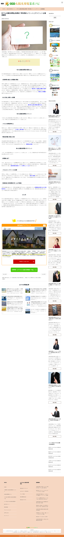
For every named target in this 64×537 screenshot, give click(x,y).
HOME (5, 487)
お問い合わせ (6, 512)
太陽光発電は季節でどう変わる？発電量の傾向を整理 (42, 520)
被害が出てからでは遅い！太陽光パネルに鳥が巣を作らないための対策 (15, 290)
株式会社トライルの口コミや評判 (41, 516)
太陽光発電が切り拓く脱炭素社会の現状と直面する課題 (42, 502)
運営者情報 (6, 507)
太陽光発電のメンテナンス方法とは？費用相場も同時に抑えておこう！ (54, 352)
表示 (27, 61)
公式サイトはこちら (24, 261)
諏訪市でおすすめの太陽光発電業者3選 (54, 452)
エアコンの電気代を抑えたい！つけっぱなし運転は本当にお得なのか (42, 499)
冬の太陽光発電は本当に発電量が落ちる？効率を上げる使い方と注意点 (38, 290)
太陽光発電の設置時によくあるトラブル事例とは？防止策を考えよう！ (54, 386)
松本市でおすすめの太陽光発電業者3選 (54, 470)
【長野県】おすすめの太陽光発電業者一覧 (32, 535)
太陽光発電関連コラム (8, 494)
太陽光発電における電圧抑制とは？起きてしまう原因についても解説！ (54, 217)
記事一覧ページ (6, 504)
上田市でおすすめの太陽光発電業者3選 (54, 461)
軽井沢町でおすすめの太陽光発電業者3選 (54, 457)
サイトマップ (6, 515)
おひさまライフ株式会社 (24, 491)
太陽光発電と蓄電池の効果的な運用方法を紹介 (42, 510)
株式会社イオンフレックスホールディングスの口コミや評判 (42, 491)
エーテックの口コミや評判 (37, 309)
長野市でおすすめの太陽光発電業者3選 (54, 448)
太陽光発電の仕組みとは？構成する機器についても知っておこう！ (54, 285)
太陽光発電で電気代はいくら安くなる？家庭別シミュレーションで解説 (42, 495)
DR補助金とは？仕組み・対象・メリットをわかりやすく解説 (42, 513)
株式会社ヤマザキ (23, 499)
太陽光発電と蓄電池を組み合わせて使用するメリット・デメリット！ (54, 183)
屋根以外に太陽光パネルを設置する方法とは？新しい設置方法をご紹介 (42, 506)
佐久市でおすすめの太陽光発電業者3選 (54, 466)
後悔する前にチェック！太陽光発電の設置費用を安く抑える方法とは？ (54, 149)
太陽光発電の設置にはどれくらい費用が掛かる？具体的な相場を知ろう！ (54, 318)
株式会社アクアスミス (24, 488)
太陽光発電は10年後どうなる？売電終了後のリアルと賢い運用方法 (15, 309)
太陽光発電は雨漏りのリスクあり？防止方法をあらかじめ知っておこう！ (38, 303)
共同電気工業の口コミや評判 (38, 296)
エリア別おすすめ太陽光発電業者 (9, 501)
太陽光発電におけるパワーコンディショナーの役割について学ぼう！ (54, 251)
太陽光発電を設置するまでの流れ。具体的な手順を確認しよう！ (54, 420)
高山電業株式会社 (23, 496)
